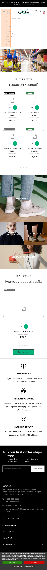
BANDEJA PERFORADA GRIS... (12, 150)
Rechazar (34, 562)
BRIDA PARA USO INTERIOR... (34, 114)
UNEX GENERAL (12, 118)
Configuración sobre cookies (23, 566)
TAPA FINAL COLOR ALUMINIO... (23, 332)
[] (10, 107)
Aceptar (12, 562)
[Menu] (40, 12)
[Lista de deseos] (19, 94)
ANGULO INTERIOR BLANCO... (35, 150)
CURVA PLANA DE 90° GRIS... (12, 114)
